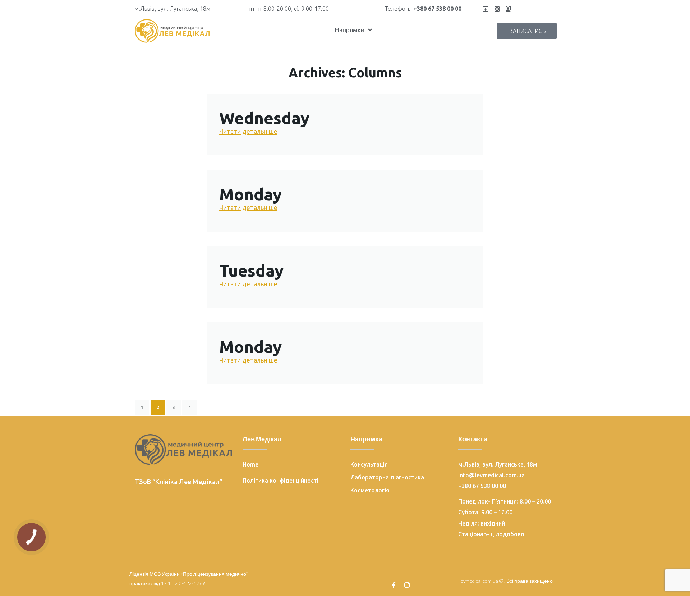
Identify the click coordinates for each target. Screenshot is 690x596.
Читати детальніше (248, 131)
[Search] (508, 9)
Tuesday (251, 270)
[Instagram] (497, 9)
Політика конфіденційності (280, 480)
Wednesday (264, 118)
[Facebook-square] (485, 9)
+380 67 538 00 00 (437, 8)
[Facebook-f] (394, 585)
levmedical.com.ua (479, 581)
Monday (250, 194)
